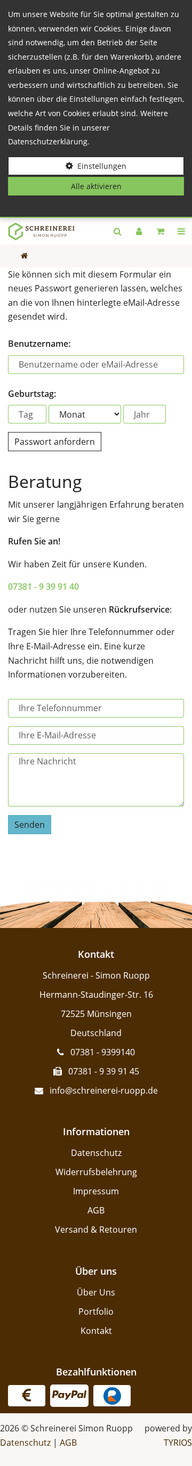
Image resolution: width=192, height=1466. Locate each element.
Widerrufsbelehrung (96, 1172)
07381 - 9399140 (102, 1052)
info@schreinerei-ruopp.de (104, 1090)
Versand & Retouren (96, 1229)
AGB (96, 1210)
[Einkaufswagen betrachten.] (160, 231)
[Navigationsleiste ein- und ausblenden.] (181, 231)
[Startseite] (37, 231)
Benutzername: (39, 343)
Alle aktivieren (96, 186)
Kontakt (96, 1331)
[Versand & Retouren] (26, 1395)
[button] (117, 231)
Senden (29, 824)
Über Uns (96, 1292)
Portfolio (96, 1311)
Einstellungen (101, 166)
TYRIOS (178, 1442)
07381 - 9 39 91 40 (43, 586)
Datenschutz (96, 1153)
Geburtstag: (32, 394)
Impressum (96, 1191)
